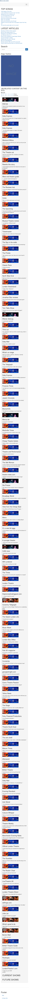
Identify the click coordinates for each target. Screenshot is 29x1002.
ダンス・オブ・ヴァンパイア (7, 94)
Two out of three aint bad (6, 17)
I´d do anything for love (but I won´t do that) (10, 12)
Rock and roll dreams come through (8, 18)
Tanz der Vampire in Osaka (7, 37)
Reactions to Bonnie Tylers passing (8, 30)
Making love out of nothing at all (8, 14)
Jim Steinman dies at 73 (6, 35)
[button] (14, 70)
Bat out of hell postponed (6, 40)
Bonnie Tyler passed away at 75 (8, 32)
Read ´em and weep (5, 19)
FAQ (3, 995)
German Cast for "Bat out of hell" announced (10, 41)
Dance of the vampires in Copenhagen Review (11, 36)
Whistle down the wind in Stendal (8, 39)
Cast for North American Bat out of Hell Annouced (11, 43)
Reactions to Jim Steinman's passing (9, 33)
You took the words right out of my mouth (10, 25)
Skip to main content (4, 0)
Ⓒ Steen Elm (5, 998)
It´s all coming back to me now (7, 15)
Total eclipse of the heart (6, 11)
